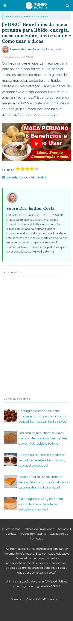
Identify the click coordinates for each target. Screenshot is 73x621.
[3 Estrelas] (27, 168)
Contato (10, 533)
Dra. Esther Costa (51, 49)
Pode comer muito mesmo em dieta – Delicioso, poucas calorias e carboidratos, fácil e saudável (43, 482)
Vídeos (16, 16)
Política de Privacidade (39, 529)
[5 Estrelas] (36, 168)
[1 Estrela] (18, 168)
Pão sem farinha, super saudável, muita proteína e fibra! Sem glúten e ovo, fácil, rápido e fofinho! (42, 438)
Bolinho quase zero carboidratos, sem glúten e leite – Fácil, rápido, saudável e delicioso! (42, 460)
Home (8, 16)
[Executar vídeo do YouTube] (36, 143)
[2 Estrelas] (22, 168)
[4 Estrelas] (32, 168)
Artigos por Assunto (33, 533)
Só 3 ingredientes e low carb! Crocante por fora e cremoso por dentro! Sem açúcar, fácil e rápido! (42, 416)
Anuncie (63, 529)
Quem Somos (11, 529)
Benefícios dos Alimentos (35, 16)
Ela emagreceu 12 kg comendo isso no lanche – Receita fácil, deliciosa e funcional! (40, 504)
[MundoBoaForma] (36, 5)
